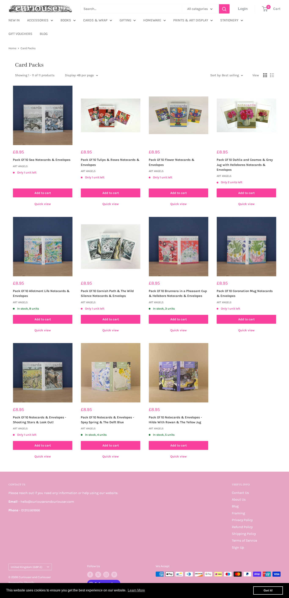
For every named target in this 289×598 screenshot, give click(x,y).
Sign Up (238, 547)
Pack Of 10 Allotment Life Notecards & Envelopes (41, 293)
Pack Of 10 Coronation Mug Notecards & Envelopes (245, 293)
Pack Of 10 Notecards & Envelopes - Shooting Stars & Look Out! (39, 419)
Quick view (42, 204)
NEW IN (14, 20)
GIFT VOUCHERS (20, 34)
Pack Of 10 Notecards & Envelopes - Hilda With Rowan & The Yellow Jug (175, 419)
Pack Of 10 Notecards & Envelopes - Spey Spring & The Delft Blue (107, 419)
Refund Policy (242, 527)
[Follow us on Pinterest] (114, 575)
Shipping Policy (244, 534)
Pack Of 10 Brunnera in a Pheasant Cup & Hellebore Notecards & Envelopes (178, 293)
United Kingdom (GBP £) (26, 567)
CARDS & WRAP (95, 20)
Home (12, 48)
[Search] (224, 9)
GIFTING (125, 20)
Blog (235, 506)
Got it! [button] (268, 590)
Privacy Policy (242, 520)
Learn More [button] (136, 590)
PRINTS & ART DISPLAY (190, 20)
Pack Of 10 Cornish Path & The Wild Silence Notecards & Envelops (107, 293)
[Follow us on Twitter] (98, 575)
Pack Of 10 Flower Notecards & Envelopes (171, 162)
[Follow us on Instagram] (106, 575)
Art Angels (20, 166)
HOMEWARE (152, 20)
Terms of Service (244, 540)
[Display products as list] (272, 75)
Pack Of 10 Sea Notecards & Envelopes (41, 160)
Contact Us (240, 493)
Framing (238, 513)
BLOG (44, 34)
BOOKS (66, 20)
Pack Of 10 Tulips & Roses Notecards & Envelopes (110, 162)
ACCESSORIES (37, 20)
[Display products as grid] (265, 75)
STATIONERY (229, 20)
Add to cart (42, 193)
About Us (239, 499)
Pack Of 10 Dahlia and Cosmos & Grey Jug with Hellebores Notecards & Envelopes (245, 165)
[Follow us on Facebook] (90, 575)
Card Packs (28, 48)
